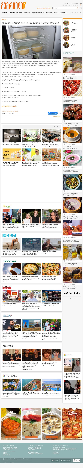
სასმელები (6, 454)
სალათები (31, 451)
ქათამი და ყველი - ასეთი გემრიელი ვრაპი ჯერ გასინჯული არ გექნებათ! (70, 78)
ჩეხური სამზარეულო (59, 447)
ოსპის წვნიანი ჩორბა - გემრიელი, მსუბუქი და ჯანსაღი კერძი (70, 148)
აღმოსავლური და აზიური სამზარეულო (65, 448)
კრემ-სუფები (7, 449)
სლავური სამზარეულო (10, 447)
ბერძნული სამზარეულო (35, 447)
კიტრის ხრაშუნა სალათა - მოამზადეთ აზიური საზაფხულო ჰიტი (71, 195)
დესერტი (55, 452)
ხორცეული (31, 449)
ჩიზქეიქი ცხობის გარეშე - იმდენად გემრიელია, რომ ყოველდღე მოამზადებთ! (71, 218)
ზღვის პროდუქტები (9, 451)
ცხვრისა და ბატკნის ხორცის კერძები (64, 449)
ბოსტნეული (56, 451)
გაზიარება (54, 113)
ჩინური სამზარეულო (34, 448)
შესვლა (67, 3)
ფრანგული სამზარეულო (60, 445)
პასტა (5, 452)
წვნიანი (5, 453)
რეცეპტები (11, 437)
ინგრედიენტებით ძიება (44, 8)
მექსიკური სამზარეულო (10, 448)
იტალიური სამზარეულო (35, 445)
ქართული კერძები (9, 445)
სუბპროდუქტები (33, 452)
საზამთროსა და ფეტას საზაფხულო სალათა (70, 100)
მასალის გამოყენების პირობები (10, 111)
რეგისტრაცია (75, 3)
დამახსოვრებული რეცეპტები (70, 5)
